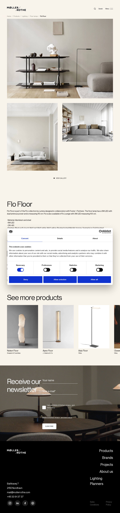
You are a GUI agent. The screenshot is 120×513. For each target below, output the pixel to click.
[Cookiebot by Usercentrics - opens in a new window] (100, 231)
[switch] (46, 270)
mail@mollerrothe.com (18, 492)
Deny (26, 280)
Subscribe (49, 426)
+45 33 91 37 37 (15, 496)
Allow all (94, 280)
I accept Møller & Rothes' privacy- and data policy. (61, 407)
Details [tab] (60, 238)
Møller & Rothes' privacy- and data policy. (57, 417)
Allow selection (60, 280)
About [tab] (95, 238)
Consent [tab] (24, 238)
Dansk (101, 9)
